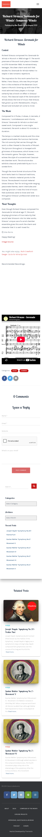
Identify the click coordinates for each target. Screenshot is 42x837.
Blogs (15, 370)
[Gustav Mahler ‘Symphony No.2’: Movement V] (21, 671)
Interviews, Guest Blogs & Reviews (21, 820)
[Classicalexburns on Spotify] (28, 794)
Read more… (10, 652)
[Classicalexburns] (7, 4)
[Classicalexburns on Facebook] (7, 794)
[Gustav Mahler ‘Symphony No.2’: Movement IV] (21, 731)
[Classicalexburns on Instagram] (35, 794)
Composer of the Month (28, 808)
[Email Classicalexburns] (21, 794)
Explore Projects (21, 814)
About (7, 808)
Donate (26, 826)
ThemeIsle (28, 831)
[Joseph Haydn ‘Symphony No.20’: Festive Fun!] (21, 611)
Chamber (24, 370)
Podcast (17, 826)
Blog (14, 808)
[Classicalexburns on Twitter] (14, 794)
